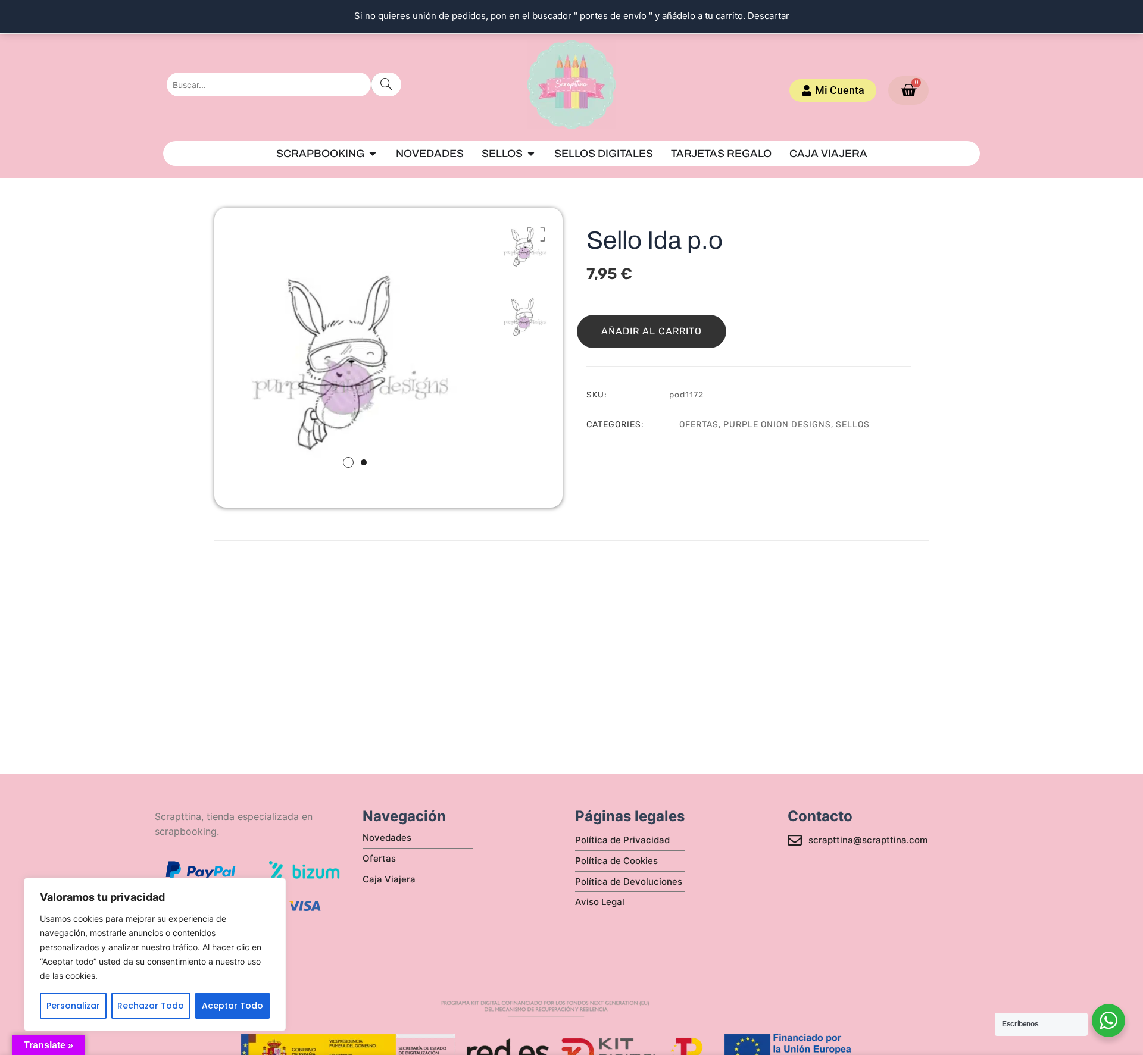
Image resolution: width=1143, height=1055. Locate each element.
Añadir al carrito (651, 331)
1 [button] (348, 462)
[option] (354, 348)
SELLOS (853, 425)
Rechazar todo (150, 1006)
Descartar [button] (768, 15)
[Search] (386, 84)
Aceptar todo (232, 1006)
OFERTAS (699, 425)
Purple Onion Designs (777, 425)
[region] (155, 954)
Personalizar (73, 1006)
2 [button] (364, 462)
